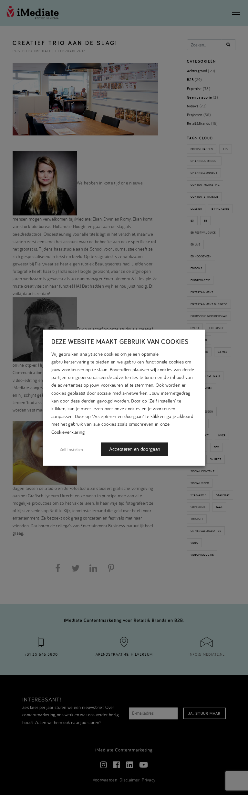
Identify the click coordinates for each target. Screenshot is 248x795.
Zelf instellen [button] (71, 449)
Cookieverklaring (68, 432)
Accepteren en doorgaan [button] (134, 449)
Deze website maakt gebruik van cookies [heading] (120, 341)
